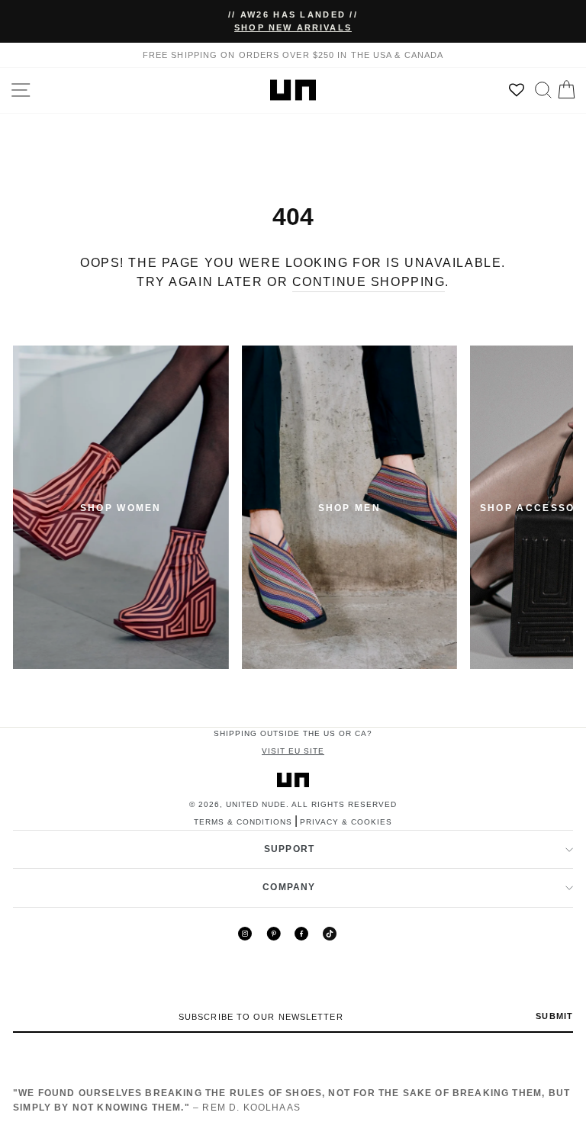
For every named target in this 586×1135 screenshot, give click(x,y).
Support (289, 849)
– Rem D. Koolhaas (291, 1100)
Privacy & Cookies (346, 822)
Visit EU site (293, 751)
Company (288, 887)
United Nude (256, 804)
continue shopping (369, 281)
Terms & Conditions (243, 822)
